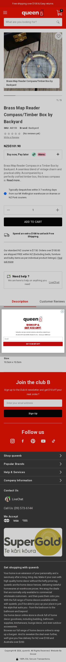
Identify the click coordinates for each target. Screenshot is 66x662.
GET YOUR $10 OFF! (33, 344)
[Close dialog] (62, 311)
